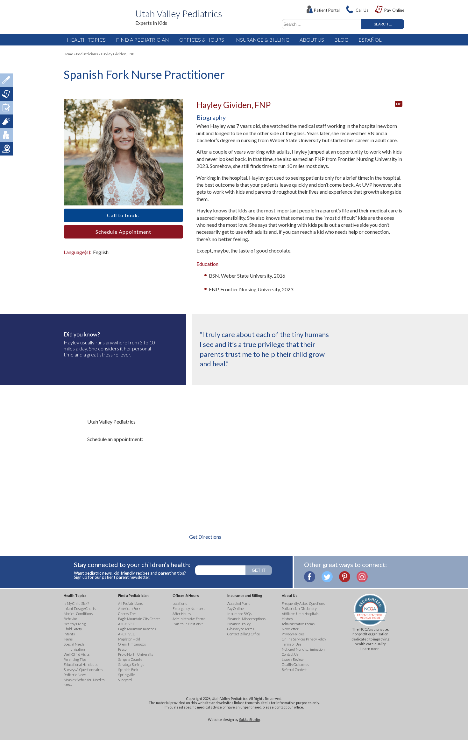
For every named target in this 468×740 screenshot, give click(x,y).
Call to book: (123, 215)
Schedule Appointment (123, 232)
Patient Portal (327, 10)
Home (68, 54)
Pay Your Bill (6, 94)
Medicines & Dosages (6, 80)
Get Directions (205, 537)
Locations (6, 149)
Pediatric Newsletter (6, 121)
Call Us (362, 10)
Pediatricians (87, 54)
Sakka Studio (249, 719)
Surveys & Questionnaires (6, 107)
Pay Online (394, 10)
